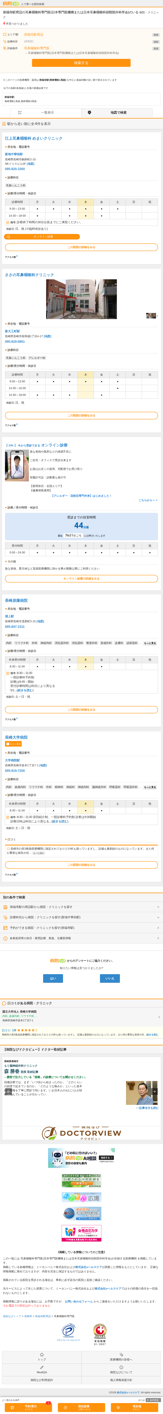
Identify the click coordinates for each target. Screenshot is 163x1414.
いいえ (110, 978)
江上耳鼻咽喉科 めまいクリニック (34, 138)
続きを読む (25, 690)
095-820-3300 (15, 169)
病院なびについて (121, 1372)
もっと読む (38, 853)
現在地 (137, 1406)
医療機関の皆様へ (121, 1359)
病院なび (11, 3)
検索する (81, 63)
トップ (42, 1359)
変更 (156, 35)
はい (53, 978)
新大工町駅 (12, 331)
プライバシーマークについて (68, 1340)
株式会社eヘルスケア (88, 1267)
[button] (8, 1091)
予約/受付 (31, 1406)
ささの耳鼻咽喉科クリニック (29, 275)
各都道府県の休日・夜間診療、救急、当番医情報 (40, 938)
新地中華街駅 (14, 154)
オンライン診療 (43, 236)
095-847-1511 (15, 626)
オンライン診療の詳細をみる (81, 578)
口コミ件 (15, 743)
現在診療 (83, 1406)
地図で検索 (119, 112)
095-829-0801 (15, 341)
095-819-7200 (15, 770)
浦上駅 (9, 616)
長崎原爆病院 (16, 600)
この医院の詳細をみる (81, 247)
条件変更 (154, 1400)
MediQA (42, 1372)
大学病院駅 (12, 760)
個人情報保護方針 (121, 1380)
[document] (81, 196)
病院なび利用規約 (42, 1380)
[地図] (30, 163)
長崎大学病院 (16, 737)
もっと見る (150, 643)
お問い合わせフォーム (79, 1301)
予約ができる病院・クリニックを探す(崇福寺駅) (42, 927)
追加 (156, 42)
